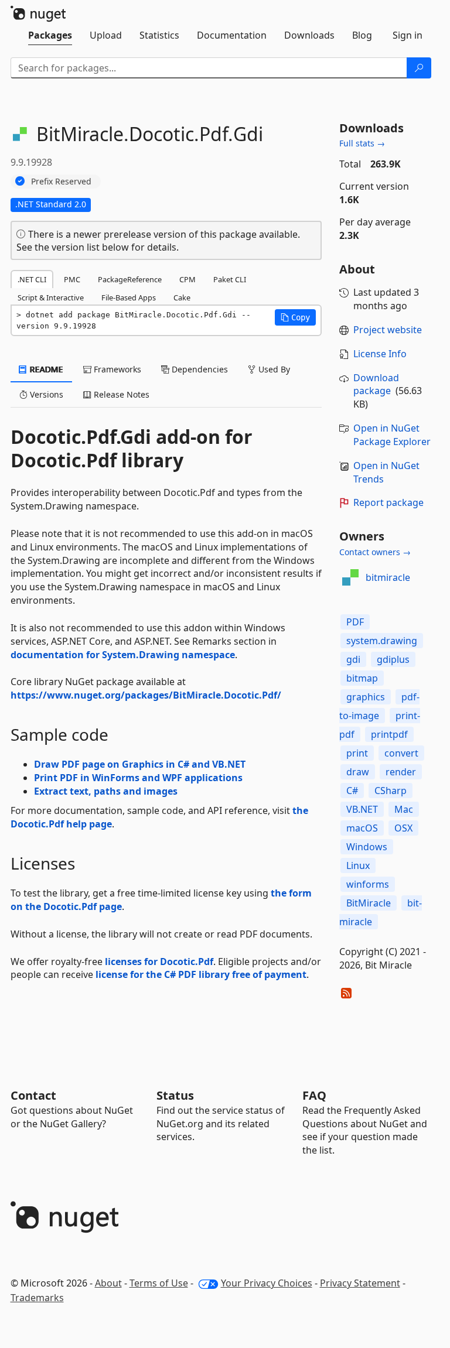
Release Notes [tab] (120, 394)
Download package (376, 384)
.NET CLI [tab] (32, 279)
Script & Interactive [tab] (51, 297)
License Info (380, 353)
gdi (353, 659)
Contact (33, 1095)
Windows (366, 846)
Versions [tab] (45, 394)
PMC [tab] (72, 279)
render (401, 771)
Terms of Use (158, 1283)
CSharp (390, 790)
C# (352, 790)
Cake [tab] (181, 297)
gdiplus (393, 659)
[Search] (419, 67)
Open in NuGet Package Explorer (392, 435)
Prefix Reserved (61, 181)
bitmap (362, 678)
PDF (355, 621)
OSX (403, 828)
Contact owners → (375, 551)
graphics (365, 696)
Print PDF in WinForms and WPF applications (138, 777)
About (108, 1283)
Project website (387, 329)
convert (401, 753)
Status (175, 1095)
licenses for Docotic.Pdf (159, 961)
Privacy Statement (360, 1283)
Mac (403, 809)
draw (357, 771)
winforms (367, 884)
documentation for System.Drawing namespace (123, 654)
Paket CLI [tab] (229, 279)
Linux (358, 865)
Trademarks (37, 1297)
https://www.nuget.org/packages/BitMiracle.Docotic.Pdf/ (146, 695)
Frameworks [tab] (116, 369)
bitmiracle (388, 577)
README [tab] (45, 369)
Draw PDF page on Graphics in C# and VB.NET (140, 764)
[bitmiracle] (350, 577)
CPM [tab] (187, 279)
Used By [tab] (273, 369)
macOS (362, 828)
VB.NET (362, 809)
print (357, 753)
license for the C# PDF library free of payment (201, 974)
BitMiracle (368, 903)
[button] (295, 317)
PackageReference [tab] (130, 279)
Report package (388, 502)
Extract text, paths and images (106, 791)
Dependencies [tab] (198, 369)
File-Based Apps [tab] (128, 297)
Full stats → (362, 143)
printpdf (389, 734)
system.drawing (381, 640)
